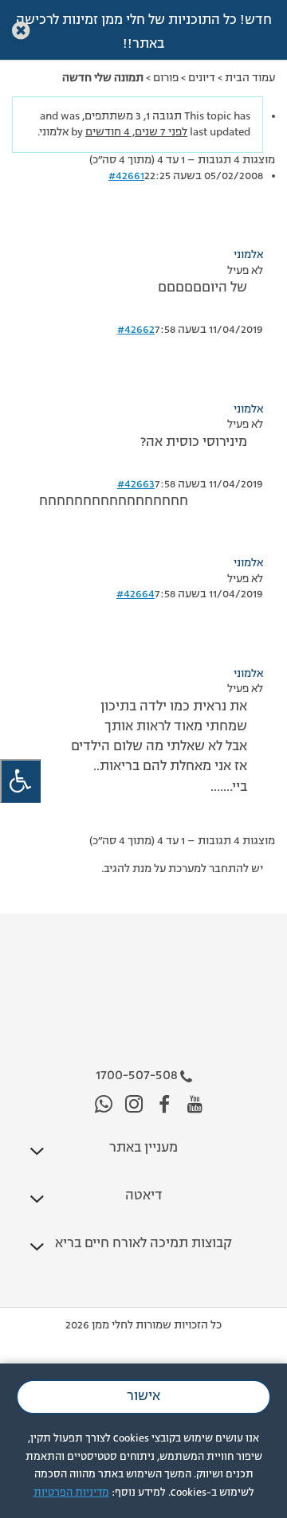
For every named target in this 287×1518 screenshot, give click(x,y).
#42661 (126, 176)
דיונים (201, 78)
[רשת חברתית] (195, 1105)
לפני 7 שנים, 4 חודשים (136, 132)
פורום (166, 78)
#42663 (136, 484)
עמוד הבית (250, 78)
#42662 (136, 330)
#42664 (135, 594)
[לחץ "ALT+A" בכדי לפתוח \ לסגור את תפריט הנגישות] (20, 781)
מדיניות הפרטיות (71, 1493)
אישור (143, 1397)
